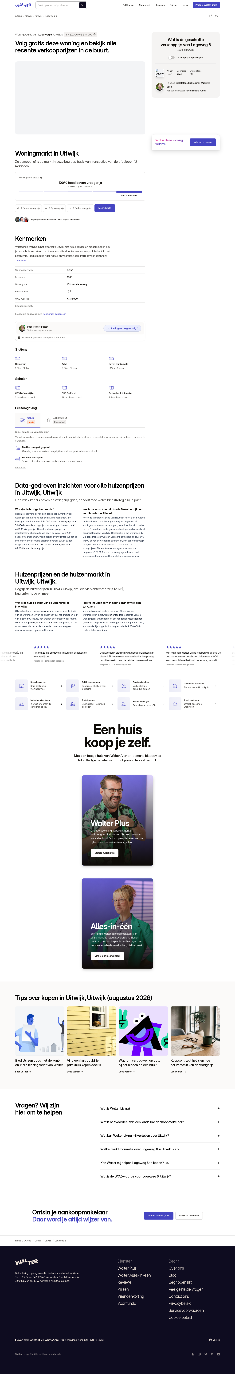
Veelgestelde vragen (186, 1289)
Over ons (176, 1268)
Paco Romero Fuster (196, 90)
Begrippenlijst (180, 1282)
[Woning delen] (211, 16)
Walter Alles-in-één (134, 1275)
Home (18, 1240)
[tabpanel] (80, 446)
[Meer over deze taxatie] (95, 34)
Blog (172, 1275)
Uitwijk (28, 16)
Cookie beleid (180, 1317)
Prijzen (173, 5)
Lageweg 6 (51, 16)
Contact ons (179, 1296)
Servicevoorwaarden (186, 1310)
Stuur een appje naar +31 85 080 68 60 (82, 1340)
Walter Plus (127, 1268)
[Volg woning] (216, 16)
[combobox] (61, 5)
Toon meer (20, 260)
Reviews (160, 5)
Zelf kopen (128, 5)
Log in (185, 5)
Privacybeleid (180, 1303)
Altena (18, 16)
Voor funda (127, 1303)
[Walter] (23, 5)
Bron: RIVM (20, 467)
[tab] (27, 420)
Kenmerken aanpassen (54, 314)
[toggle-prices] (171, 57)
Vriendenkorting (131, 1296)
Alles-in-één (145, 5)
